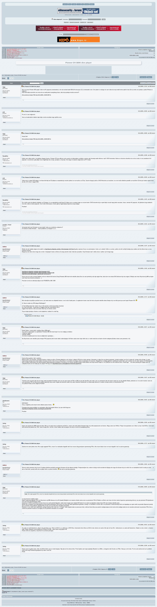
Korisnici (86, 4)
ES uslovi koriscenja (65, 600)
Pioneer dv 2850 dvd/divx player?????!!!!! (15, 53)
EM (87, 602)
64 (149, 57)
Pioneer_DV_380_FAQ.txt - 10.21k (36, 315)
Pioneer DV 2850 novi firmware (13, 54)
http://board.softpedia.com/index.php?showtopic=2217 (36, 271)
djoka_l (20, 591)
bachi (23, 591)
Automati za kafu (66, 604)
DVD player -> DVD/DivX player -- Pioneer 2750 (17, 51)
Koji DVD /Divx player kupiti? (13, 56)
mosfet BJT (30, 591)
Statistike (92, 4)
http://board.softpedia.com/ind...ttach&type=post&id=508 (36, 408)
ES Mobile (89, 14)
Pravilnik (74, 4)
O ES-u (78, 4)
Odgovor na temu (150, 103)
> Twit (117, 77)
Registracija (66, 22)
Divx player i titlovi (10, 57)
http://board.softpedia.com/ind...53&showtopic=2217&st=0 (60, 249)
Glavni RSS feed (71, 602)
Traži (42, 83)
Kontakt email (78, 598)
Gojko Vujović (79, 600)
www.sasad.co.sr (8, 162)
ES (89, 602)
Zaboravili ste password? (74, 22)
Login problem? (90, 22)
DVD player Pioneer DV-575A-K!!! (14, 52)
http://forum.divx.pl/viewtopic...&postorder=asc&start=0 (36, 274)
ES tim (94, 600)
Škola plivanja (82, 604)
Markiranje (143, 83)
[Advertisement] (78, 70)
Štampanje (149, 83)
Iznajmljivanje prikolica (90, 604)
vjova (26, 591)
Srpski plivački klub (74, 604)
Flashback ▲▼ (83, 22)
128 (151, 57)
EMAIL (81, 14)
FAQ (70, 4)
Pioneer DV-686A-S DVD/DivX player (14, 58)
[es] (3, 75)
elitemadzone (75, 14)
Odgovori (149, 77)
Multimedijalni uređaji (9, 75)
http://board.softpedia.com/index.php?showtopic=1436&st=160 (38, 272)
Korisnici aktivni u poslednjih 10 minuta (11, 587)
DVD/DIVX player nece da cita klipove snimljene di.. (17, 55)
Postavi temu (143, 77)
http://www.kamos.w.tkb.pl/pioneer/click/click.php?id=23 (67, 363)
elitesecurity (68, 14)
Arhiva (84, 602)
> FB (113, 77)
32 (147, 57)
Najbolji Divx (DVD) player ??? (13, 49)
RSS (85, 14)
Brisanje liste (152, 50)
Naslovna (65, 4)
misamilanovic (15, 591)
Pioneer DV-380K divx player (20, 75)
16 (145, 57)
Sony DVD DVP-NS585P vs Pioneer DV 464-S (16, 48)
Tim (82, 4)
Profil (4, 97)
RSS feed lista (79, 602)
